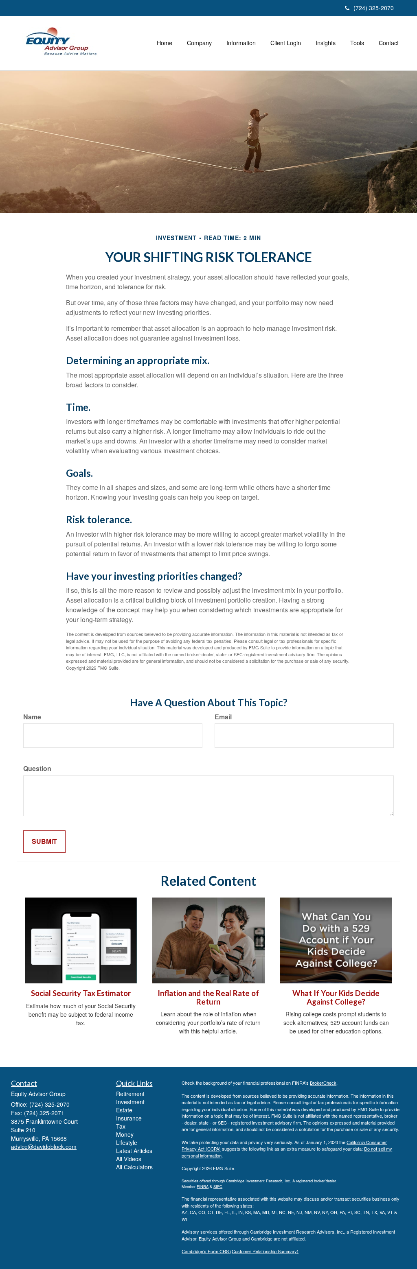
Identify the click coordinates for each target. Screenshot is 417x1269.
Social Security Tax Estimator (81, 993)
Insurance (129, 1118)
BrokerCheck (323, 1082)
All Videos (128, 1159)
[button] (199, 42)
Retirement (130, 1094)
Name (32, 716)
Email (223, 716)
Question (37, 768)
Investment (130, 1102)
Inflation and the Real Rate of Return (208, 997)
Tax (120, 1126)
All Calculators (134, 1167)
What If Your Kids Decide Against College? (336, 997)
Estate (124, 1110)
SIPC (217, 1186)
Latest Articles (134, 1151)
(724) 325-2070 (373, 8)
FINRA (202, 1186)
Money (125, 1134)
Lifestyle (126, 1142)
